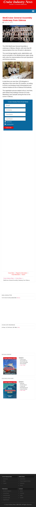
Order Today (22, 365)
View (19, 327)
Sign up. (18, 297)
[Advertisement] (18, 201)
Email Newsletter (16, 274)
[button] (33, 11)
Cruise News (11, 273)
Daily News (9, 121)
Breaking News (10, 124)
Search (23, 274)
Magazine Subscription (21, 273)
